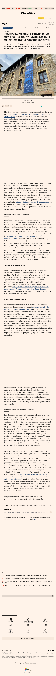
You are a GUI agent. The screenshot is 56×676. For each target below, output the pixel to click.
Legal (5, 23)
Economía (42, 512)
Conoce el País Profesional (28, 638)
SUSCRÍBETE (41, 18)
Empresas (32, 512)
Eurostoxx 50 (36, 8)
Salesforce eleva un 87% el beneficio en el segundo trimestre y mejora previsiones (25, 578)
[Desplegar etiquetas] (51, 512)
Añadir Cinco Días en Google (47, 106)
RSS (23, 663)
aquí (34, 519)
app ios (28, 632)
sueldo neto (45, 621)
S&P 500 (13, 8)
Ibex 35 (3, 8)
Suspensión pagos (19, 512)
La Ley (50, 23)
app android (45, 632)
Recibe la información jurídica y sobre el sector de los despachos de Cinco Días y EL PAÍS (25, 505)
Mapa (21, 663)
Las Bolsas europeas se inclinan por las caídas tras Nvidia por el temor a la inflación (31, 27)
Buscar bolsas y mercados (9, 592)
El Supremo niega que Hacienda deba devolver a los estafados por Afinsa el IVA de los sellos (28, 585)
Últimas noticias (6, 573)
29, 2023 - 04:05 (29, 102)
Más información (8, 519)
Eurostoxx (8, 599)
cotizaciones (10, 632)
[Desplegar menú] (3, 13)
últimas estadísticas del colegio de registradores (33, 202)
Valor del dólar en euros (50, 8)
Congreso (6, 31)
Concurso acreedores (9, 512)
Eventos (37, 512)
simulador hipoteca (28, 621)
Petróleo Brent (25, 8)
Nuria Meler (28, 100)
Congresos (26, 512)
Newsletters (27, 663)
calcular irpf (10, 621)
